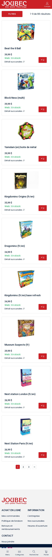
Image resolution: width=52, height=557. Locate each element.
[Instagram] (10, 548)
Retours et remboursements (11, 527)
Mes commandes (11, 515)
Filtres (12, 13)
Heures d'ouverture (37, 525)
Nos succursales (36, 520)
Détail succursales (14, 61)
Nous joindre (8, 541)
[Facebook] (4, 548)
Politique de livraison (12, 520)
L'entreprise (34, 515)
